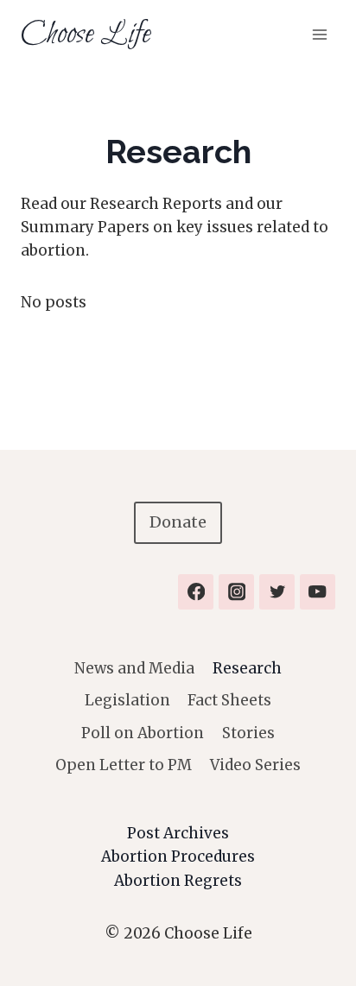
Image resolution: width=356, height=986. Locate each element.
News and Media (134, 668)
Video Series (255, 764)
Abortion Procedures (178, 856)
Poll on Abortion (142, 733)
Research (247, 668)
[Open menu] (319, 34)
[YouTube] (317, 592)
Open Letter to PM (123, 764)
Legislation (127, 700)
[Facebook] (195, 592)
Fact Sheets (229, 700)
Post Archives (178, 833)
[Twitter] (277, 592)
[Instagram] (236, 592)
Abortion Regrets (178, 880)
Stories (248, 733)
